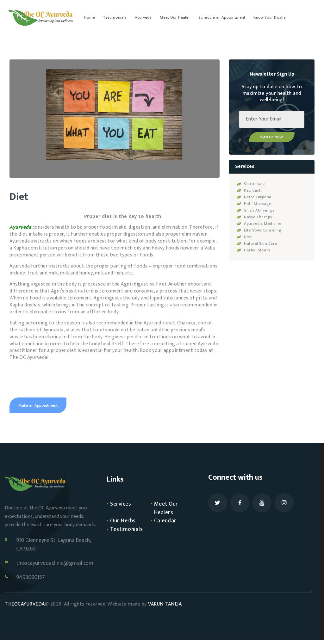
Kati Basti (253, 190)
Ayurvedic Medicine (262, 223)
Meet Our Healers (166, 508)
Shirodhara (254, 183)
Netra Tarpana (257, 197)
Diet (248, 236)
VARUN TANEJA (165, 604)
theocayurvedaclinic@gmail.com (54, 563)
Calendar (165, 521)
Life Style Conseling (263, 230)
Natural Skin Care (260, 243)
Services (120, 504)
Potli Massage (257, 203)
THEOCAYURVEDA (25, 604)
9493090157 (30, 577)
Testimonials (126, 529)
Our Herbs (123, 521)
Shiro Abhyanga (259, 210)
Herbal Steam (257, 250)
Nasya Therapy (258, 216)
